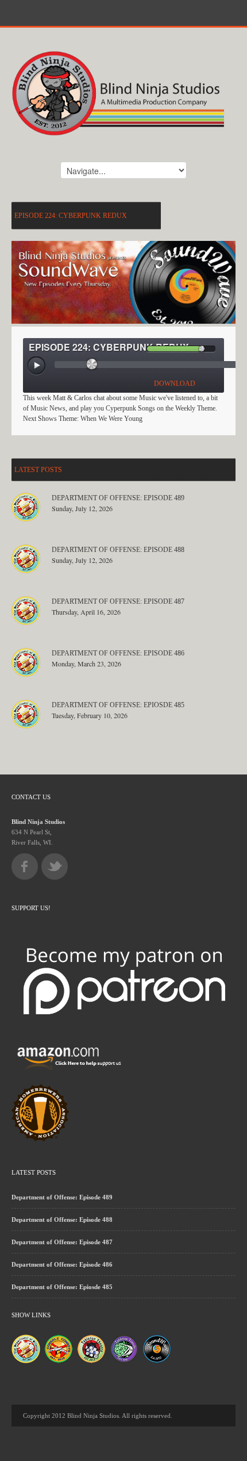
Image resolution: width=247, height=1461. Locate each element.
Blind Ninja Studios (38, 821)
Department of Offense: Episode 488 (118, 550)
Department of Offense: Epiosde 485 (118, 705)
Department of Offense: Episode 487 (118, 601)
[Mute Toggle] (137, 348)
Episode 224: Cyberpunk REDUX (70, 216)
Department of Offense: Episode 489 (118, 498)
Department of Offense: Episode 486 (118, 653)
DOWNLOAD (174, 383)
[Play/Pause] (37, 366)
